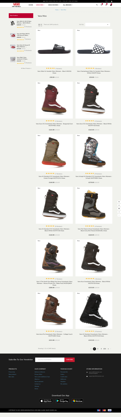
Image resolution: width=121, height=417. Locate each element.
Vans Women (54, 5)
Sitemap (37, 386)
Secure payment (39, 381)
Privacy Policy (38, 374)
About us (37, 379)
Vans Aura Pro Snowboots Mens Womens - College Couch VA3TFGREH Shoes (54, 335)
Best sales (11, 376)
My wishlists (63, 384)
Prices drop (12, 372)
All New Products (26, 68)
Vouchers (63, 381)
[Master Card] (104, 410)
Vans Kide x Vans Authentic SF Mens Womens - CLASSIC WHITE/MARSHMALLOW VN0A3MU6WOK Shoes (24, 58)
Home (31, 5)
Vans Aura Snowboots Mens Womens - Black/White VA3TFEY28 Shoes (94, 282)
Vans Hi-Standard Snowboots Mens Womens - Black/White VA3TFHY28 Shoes (93, 335)
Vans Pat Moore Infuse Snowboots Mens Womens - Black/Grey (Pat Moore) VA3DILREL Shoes (94, 229)
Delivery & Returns (40, 372)
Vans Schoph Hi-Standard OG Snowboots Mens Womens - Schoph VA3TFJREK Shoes (94, 177)
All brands (68, 5)
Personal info (64, 372)
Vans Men (40, 5)
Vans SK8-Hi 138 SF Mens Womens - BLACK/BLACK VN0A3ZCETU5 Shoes (24, 22)
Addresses (63, 379)
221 (104, 348)
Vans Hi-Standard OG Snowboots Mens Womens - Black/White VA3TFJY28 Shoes (54, 229)
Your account (66, 369)
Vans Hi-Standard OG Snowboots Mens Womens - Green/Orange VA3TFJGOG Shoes (54, 177)
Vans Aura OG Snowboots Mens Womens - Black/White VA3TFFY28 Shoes (93, 124)
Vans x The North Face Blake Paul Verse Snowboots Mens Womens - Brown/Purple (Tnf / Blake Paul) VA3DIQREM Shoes (54, 283)
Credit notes (63, 376)
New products (12, 374)
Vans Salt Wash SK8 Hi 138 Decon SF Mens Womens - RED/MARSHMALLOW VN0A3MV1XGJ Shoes (23, 34)
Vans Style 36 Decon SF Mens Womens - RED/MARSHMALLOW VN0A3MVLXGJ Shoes (23, 46)
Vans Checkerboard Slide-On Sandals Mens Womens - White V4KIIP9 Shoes (94, 72)
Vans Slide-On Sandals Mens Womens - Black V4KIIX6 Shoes (54, 72)
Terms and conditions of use (42, 376)
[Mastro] (99, 410)
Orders (62, 374)
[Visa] (109, 410)
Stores (36, 388)
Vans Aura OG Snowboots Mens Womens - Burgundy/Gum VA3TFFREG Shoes (54, 124)
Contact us (37, 384)
